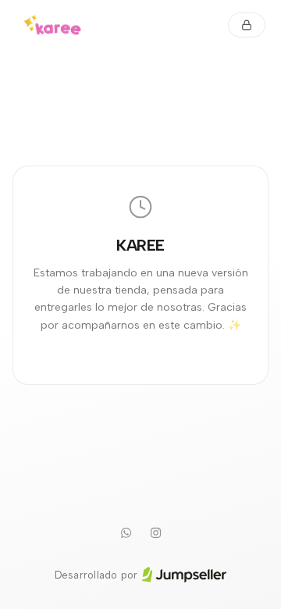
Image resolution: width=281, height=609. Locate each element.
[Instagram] (155, 533)
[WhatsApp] (126, 533)
